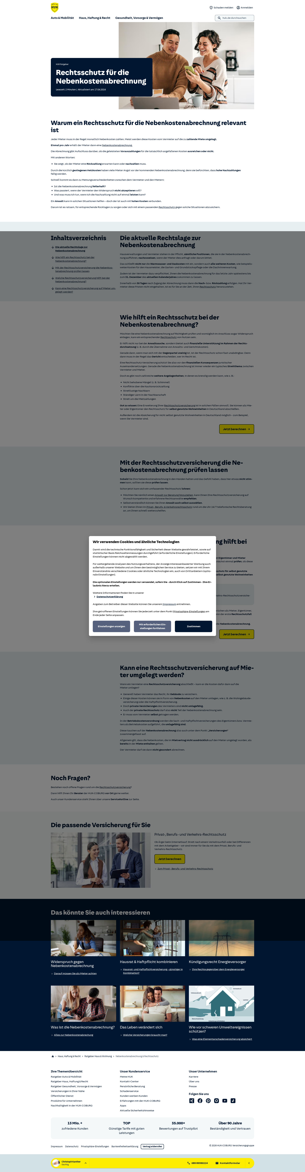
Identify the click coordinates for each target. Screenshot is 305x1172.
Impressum (169, 604)
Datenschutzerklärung (110, 596)
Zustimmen (193, 626)
